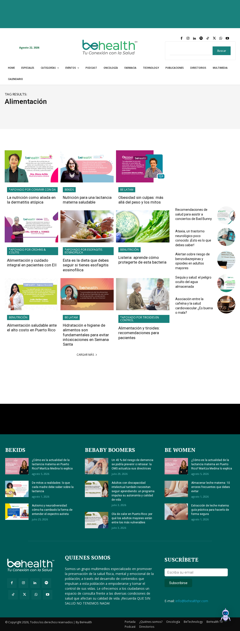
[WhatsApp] (221, 38)
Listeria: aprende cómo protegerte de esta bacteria (142, 259)
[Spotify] (201, 38)
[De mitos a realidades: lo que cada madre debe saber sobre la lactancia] (17, 489)
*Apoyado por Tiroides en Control (139, 318)
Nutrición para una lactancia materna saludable (87, 199)
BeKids (69, 190)
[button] (225, 616)
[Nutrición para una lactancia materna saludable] (87, 166)
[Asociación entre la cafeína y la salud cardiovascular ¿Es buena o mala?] (226, 305)
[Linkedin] (194, 38)
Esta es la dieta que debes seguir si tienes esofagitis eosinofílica (86, 265)
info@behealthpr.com (192, 601)
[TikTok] (207, 38)
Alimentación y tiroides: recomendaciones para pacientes (139, 333)
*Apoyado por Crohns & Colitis (27, 251)
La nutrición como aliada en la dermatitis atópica (31, 199)
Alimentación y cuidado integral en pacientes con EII (31, 262)
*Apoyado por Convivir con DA (32, 190)
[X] (214, 38)
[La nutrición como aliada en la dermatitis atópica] (31, 166)
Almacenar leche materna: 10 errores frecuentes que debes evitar (210, 487)
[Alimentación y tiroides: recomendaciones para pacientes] (142, 294)
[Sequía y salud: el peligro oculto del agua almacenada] (226, 283)
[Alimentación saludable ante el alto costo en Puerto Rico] (31, 294)
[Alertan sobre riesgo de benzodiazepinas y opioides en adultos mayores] (226, 260)
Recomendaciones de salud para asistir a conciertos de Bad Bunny (193, 214)
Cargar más (85, 355)
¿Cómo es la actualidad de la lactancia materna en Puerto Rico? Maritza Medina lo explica (52, 464)
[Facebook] (181, 38)
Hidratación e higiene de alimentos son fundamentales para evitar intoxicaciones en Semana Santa (86, 335)
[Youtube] (227, 38)
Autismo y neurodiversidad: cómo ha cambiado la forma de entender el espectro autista (52, 510)
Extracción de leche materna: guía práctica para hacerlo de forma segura (210, 510)
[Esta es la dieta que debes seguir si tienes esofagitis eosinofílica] (87, 226)
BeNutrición (129, 250)
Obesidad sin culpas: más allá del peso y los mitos (140, 199)
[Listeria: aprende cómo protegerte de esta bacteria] (142, 226)
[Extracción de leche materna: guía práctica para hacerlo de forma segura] (176, 511)
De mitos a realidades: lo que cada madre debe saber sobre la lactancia (53, 487)
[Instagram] (188, 38)
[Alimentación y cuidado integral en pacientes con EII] (31, 226)
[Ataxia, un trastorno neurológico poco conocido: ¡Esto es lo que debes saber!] (226, 237)
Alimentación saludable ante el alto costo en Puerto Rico (32, 327)
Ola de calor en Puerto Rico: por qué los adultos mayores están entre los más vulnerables (132, 518)
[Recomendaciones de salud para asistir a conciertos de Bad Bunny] (226, 215)
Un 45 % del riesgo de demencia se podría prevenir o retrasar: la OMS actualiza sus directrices (132, 464)
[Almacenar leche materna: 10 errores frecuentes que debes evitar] (176, 489)
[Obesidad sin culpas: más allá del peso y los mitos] (142, 166)
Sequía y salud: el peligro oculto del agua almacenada (193, 282)
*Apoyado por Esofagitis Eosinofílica (83, 251)
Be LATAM (126, 190)
